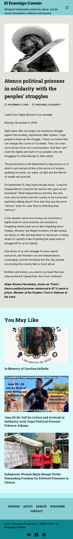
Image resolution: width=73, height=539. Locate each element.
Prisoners (41, 104)
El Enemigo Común (23, 3)
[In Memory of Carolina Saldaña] (36, 345)
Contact (36, 511)
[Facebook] (44, 534)
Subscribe (57, 506)
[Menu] (67, 7)
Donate (41, 506)
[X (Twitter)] (36, 534)
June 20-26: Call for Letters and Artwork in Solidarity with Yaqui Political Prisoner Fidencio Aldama (34, 421)
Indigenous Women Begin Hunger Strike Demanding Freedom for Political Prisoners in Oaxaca (36, 478)
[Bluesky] (29, 534)
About (28, 506)
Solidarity (54, 104)
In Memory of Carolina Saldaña (26, 368)
